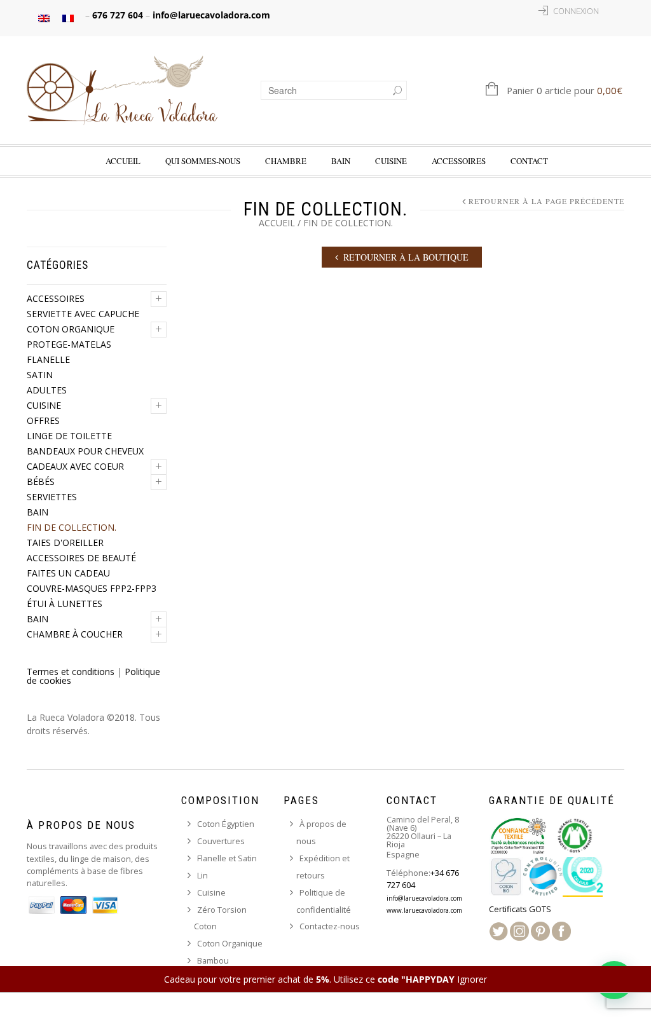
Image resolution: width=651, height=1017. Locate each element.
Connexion (576, 11)
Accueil (123, 161)
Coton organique (70, 329)
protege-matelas (69, 344)
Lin (202, 875)
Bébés (41, 481)
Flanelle (48, 359)
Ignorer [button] (472, 979)
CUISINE (391, 161)
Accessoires (459, 161)
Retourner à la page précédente (546, 201)
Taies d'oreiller (65, 542)
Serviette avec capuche (83, 314)
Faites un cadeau (68, 573)
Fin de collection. (71, 527)
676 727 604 (117, 15)
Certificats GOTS (520, 909)
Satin (40, 375)
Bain (340, 161)
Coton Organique (230, 943)
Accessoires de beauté (81, 558)
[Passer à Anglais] (44, 18)
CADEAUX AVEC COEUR (75, 466)
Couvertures (221, 841)
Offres (43, 420)
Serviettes (52, 497)
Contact (529, 161)
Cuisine (44, 405)
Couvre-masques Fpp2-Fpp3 (91, 588)
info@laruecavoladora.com (211, 15)
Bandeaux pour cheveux (85, 451)
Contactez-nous (329, 926)
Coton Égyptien (225, 823)
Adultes (47, 390)
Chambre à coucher (75, 634)
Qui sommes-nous (202, 161)
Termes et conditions (70, 671)
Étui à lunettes (64, 603)
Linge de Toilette (69, 436)
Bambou (213, 960)
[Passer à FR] (68, 18)
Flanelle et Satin (227, 858)
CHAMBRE (285, 161)
